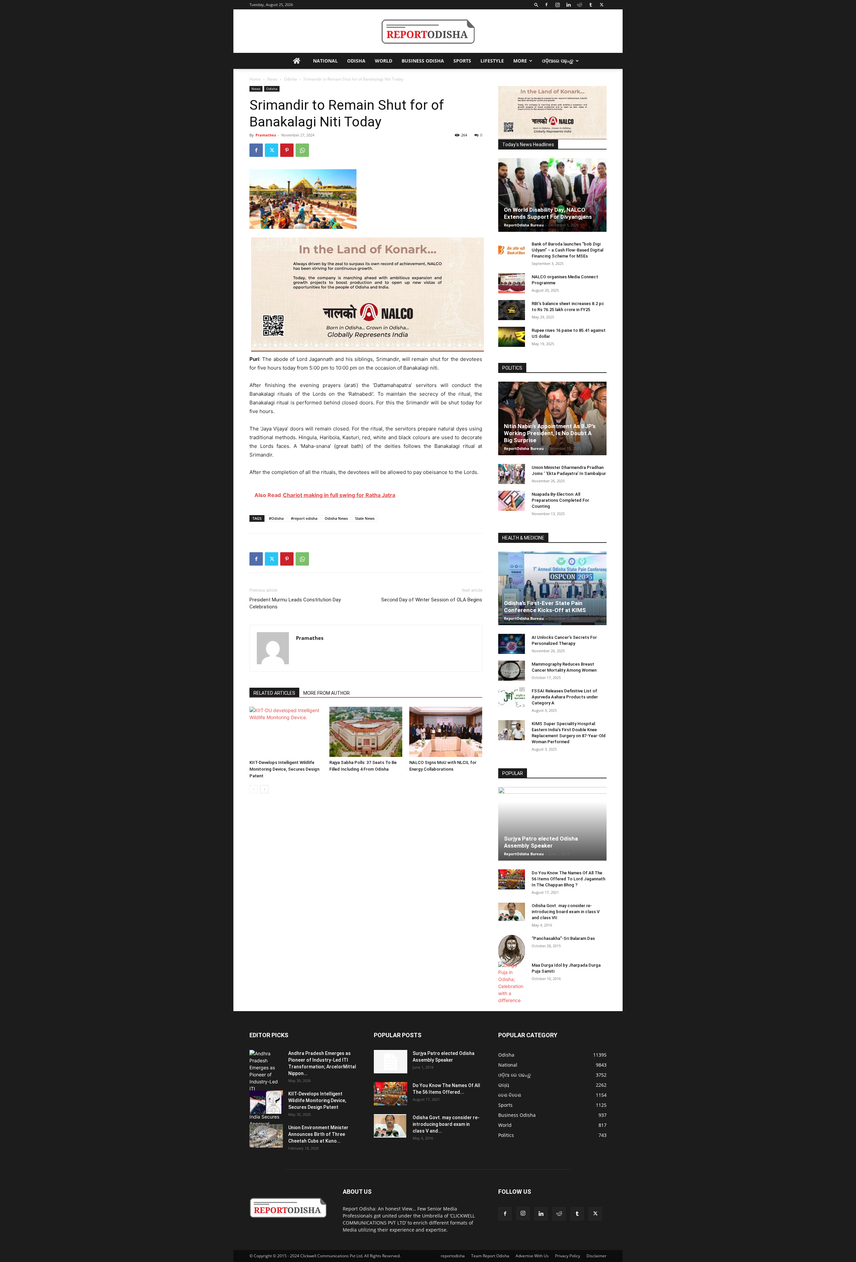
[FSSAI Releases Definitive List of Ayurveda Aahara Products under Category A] (511, 697)
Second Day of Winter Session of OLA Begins (431, 600)
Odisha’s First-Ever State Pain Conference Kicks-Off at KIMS (545, 606)
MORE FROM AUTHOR (326, 693)
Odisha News (336, 518)
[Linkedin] (568, 4)
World (383, 61)
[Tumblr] (590, 4)
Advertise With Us (532, 1256)
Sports (462, 61)
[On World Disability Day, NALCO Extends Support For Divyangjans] (552, 195)
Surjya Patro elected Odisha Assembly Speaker (541, 842)
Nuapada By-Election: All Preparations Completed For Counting (560, 500)
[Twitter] (602, 4)
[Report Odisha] (428, 31)
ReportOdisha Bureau (524, 224)
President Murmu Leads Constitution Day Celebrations (295, 603)
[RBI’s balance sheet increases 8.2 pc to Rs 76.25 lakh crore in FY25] (511, 310)
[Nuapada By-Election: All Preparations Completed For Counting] (511, 501)
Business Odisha (423, 61)
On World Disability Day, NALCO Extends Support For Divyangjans (548, 213)
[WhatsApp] (302, 150)
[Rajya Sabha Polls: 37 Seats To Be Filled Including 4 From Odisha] (365, 732)
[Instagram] (557, 4)
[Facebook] (546, 4)
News (272, 79)
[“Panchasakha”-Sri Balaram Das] (511, 950)
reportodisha (453, 1256)
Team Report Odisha (490, 1256)
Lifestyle (492, 61)
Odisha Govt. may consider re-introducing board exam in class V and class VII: (566, 911)
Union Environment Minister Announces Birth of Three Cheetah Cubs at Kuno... (318, 1134)
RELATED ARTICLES (274, 693)
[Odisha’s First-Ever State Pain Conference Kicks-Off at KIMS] (552, 588)
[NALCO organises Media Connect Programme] (511, 283)
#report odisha (304, 518)
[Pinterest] (287, 150)
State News (364, 518)
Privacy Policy (567, 1256)
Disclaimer (596, 1256)
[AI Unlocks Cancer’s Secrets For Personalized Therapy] (511, 644)
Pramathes (265, 134)
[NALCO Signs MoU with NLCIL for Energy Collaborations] (445, 732)
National (325, 61)
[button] (536, 4)
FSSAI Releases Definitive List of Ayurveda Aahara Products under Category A (565, 696)
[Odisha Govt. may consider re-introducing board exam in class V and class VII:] (511, 911)
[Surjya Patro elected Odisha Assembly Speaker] (552, 824)
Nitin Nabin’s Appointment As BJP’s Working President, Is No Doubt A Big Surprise (550, 433)
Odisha (356, 61)
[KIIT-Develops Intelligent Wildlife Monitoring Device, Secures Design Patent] (285, 732)
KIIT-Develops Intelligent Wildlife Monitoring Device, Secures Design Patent (284, 769)
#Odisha (276, 518)
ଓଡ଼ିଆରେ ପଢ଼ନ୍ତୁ (557, 61)
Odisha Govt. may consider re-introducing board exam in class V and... (446, 1124)
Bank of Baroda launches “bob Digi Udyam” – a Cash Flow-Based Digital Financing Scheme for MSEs (567, 250)
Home (255, 79)
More (520, 61)
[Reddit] (579, 4)
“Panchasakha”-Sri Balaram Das (563, 938)
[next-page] (264, 789)
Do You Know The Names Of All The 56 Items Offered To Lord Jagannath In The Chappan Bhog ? (568, 878)
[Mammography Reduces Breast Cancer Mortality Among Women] (511, 671)
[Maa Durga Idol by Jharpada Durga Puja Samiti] (511, 983)
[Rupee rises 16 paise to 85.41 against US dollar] (511, 337)
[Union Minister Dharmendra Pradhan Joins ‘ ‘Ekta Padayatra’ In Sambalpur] (511, 474)
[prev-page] (253, 789)
